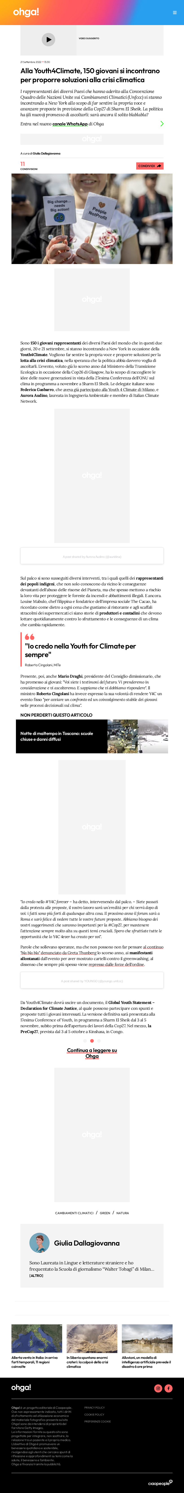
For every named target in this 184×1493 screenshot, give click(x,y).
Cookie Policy (94, 1414)
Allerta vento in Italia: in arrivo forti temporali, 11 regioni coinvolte (34, 1362)
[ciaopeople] (160, 1483)
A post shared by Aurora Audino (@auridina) (92, 557)
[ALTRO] (36, 1275)
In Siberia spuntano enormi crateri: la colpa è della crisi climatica (87, 1362)
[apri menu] (175, 12)
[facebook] (168, 1388)
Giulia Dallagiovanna (87, 1243)
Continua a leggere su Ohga (92, 1053)
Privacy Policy (94, 1407)
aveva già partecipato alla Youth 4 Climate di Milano (109, 389)
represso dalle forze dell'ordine (116, 964)
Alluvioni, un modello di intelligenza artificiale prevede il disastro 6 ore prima (146, 1362)
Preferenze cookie (97, 1421)
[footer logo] (42, 1388)
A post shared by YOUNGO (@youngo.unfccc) (92, 981)
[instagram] (158, 1388)
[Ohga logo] (26, 12)
